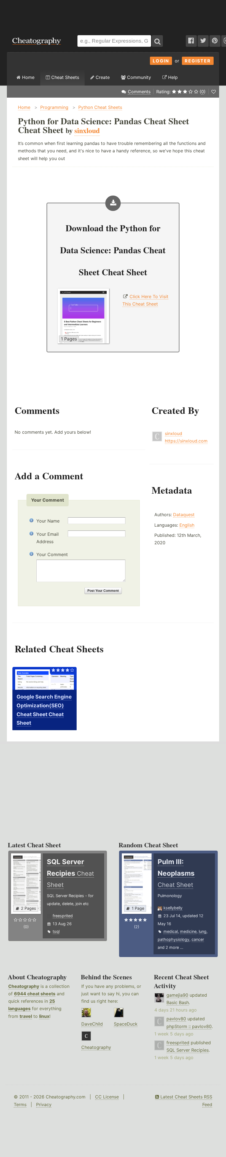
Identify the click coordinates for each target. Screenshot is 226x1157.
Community (138, 77)
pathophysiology (173, 939)
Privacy (44, 1104)
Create (102, 77)
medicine (188, 931)
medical (170, 931)
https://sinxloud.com (186, 441)
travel (26, 1016)
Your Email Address (47, 537)
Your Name (48, 521)
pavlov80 (176, 1018)
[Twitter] (203, 41)
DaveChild (92, 1024)
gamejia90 (177, 995)
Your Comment (52, 554)
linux (44, 1016)
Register (198, 61)
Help (172, 77)
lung (202, 931)
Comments (139, 91)
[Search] (157, 41)
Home (27, 77)
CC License (107, 1097)
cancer (198, 939)
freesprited (63, 915)
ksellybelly (172, 907)
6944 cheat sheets (34, 993)
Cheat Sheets (64, 77)
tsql (56, 931)
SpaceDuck (126, 1024)
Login (161, 61)
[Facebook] (191, 41)
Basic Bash (177, 1002)
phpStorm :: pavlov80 (189, 1026)
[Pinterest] (214, 41)
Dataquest (184, 514)
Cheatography (23, 986)
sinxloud (173, 433)
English (186, 525)
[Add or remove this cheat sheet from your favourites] (213, 91)
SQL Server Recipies (187, 1050)
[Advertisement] (113, 14)
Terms (20, 1104)
